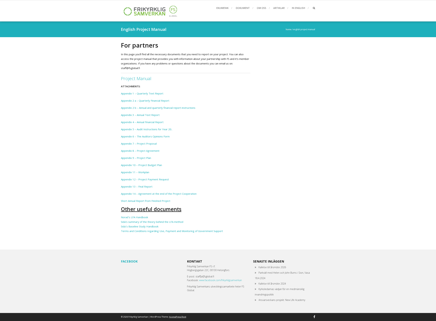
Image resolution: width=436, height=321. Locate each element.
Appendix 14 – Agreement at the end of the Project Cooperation (159, 193)
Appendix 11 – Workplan (135, 172)
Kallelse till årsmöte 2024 (272, 283)
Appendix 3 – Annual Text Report (140, 115)
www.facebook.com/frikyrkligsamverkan (220, 280)
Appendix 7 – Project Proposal (139, 143)
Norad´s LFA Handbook (134, 217)
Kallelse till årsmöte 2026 (272, 267)
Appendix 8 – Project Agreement (140, 150)
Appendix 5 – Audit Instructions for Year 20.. (146, 129)
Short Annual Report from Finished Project (145, 201)
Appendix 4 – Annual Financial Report (142, 122)
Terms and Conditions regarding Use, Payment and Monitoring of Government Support (172, 231)
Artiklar (279, 8)
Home (288, 29)
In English (298, 8)
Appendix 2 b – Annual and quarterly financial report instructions (158, 107)
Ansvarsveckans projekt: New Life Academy (282, 300)
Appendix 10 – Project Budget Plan (141, 165)
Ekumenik (222, 8)
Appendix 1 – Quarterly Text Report (142, 93)
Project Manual (136, 78)
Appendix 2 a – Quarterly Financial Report (145, 100)
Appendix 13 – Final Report (136, 186)
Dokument (243, 8)
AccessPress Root (177, 316)
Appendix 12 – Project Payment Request (145, 179)
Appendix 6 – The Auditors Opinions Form (145, 136)
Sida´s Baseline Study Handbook (139, 226)
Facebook (129, 261)
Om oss (261, 8)
